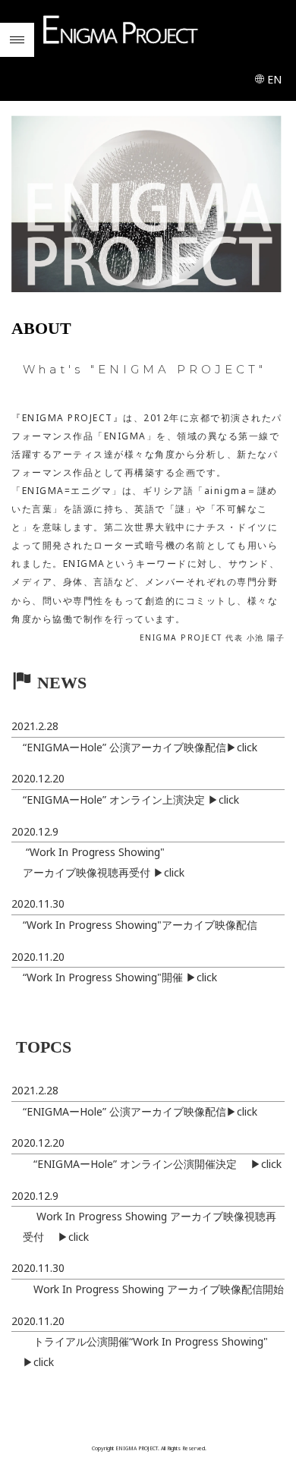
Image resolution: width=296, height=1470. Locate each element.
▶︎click (241, 747)
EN (274, 79)
